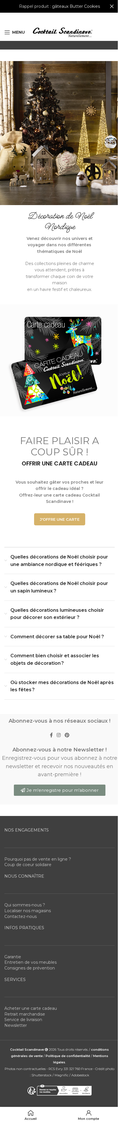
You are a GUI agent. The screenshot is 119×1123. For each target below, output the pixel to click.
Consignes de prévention (29, 968)
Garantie (12, 956)
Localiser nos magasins (27, 910)
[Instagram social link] (59, 735)
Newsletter (15, 1025)
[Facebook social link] (51, 735)
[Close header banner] (112, 6)
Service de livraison (23, 1019)
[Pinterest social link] (67, 735)
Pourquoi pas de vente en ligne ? (37, 859)
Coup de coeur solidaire (27, 864)
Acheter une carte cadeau (30, 1008)
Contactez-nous (20, 916)
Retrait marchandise (24, 1014)
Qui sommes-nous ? (24, 905)
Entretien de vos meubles (30, 962)
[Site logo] (62, 32)
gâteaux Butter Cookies (76, 6)
